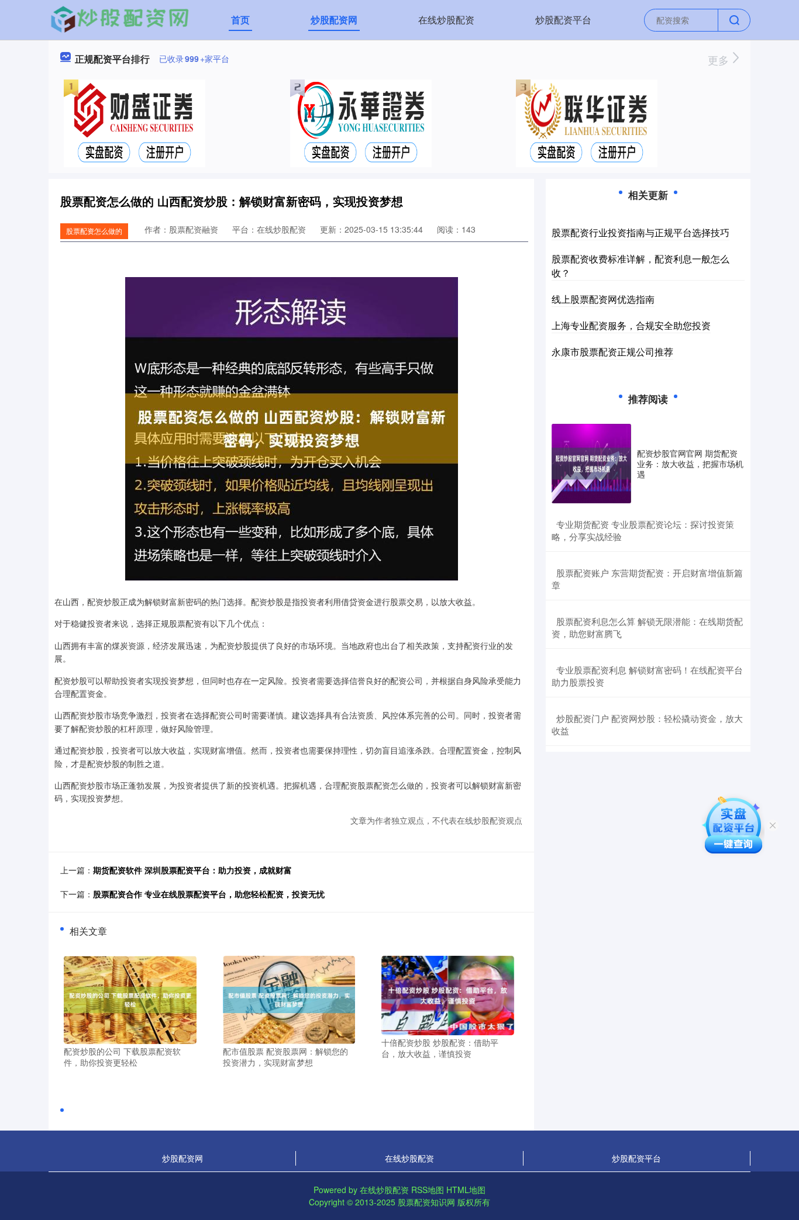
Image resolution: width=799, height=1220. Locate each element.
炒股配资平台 (563, 19)
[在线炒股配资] (120, 19)
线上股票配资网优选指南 (603, 299)
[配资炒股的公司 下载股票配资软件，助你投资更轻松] (130, 998)
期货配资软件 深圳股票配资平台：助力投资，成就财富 (192, 870)
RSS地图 (427, 1189)
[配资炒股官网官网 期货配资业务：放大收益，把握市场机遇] (591, 463)
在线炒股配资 (446, 19)
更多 (720, 59)
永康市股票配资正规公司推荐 (612, 351)
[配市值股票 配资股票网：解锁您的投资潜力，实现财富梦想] (289, 998)
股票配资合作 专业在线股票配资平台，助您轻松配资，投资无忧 (209, 894)
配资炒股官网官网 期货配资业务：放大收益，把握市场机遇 (690, 463)
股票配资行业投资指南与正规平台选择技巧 (640, 232)
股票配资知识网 (426, 1202)
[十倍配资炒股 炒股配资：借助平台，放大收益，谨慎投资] (447, 994)
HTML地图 (465, 1189)
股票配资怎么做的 (94, 231)
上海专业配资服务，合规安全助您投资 (631, 325)
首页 (240, 19)
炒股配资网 (334, 19)
